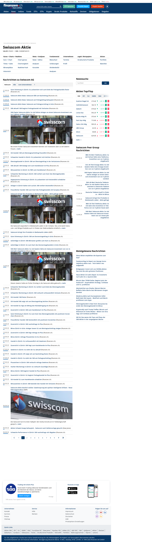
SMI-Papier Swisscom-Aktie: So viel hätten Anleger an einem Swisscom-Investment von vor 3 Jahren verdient (96, 176)
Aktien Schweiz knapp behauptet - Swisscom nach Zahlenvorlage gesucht (36, 428)
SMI (5, 1)
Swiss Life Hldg (81, 124)
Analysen (36, 64)
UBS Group (80, 128)
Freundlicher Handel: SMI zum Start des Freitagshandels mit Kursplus (35, 190)
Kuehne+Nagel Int (82, 101)
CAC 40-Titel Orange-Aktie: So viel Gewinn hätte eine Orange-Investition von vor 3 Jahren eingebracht (97, 167)
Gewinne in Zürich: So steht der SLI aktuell (26, 350)
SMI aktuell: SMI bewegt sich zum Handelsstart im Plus (30, 166)
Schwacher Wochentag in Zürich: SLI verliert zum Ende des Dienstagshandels (38, 287)
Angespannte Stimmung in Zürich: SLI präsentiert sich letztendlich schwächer (38, 180)
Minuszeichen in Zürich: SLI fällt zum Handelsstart (28, 170)
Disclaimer (69, 516)
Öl (102, 1)
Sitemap (7, 519)
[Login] (107, 6)
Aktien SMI (8, 530)
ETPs (42, 12)
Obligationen (94, 12)
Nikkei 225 (66, 530)
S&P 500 (74, 530)
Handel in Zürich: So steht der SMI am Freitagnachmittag (31, 358)
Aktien (6, 12)
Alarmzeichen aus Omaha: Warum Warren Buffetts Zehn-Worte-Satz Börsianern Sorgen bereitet (92, 290)
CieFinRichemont (82, 105)
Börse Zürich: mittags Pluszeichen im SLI (25, 337)
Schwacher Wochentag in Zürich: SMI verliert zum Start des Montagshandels (38, 174)
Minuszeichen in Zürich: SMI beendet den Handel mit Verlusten (33, 384)
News (13, 12)
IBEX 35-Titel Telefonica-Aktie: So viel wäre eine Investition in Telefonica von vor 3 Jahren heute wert (96, 206)
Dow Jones (46, 530)
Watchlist (103, 64)
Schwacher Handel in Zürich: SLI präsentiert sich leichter (31, 157)
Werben (34, 514)
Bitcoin (80, 1)
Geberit (78, 109)
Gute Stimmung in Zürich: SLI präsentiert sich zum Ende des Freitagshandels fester (40, 90)
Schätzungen (54, 64)
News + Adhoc (37, 60)
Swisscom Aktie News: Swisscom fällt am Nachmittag (29, 96)
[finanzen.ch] (13, 5)
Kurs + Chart (7, 60)
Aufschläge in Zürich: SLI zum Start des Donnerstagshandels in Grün (35, 245)
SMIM (24, 530)
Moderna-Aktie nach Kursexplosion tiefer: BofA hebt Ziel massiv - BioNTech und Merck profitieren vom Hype (91, 298)
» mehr (18, 149)
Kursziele (36, 67)
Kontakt (7, 511)
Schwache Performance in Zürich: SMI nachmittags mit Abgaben (33, 432)
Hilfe (33, 511)
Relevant (7, 85)
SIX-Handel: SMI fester (18, 297)
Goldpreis (87, 530)
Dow (25, 1)
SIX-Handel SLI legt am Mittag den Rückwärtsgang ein (29, 306)
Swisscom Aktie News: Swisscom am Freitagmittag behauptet (32, 100)
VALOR (5, 51)
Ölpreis (88, 533)
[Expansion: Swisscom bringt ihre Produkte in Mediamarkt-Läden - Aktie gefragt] (41, 209)
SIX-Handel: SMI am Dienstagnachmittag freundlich (29, 153)
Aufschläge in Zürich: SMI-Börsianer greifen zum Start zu (30, 241)
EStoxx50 (58, 1)
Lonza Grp (79, 113)
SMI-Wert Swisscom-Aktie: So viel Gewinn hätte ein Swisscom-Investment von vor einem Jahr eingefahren (96, 214)
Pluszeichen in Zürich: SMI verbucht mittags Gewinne (29, 362)
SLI (19, 530)
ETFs (35, 12)
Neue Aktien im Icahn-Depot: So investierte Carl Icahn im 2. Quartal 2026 (91, 276)
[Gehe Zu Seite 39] (63, 437)
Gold (69, 1)
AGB (66, 519)
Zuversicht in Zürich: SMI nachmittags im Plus (27, 324)
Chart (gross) (22, 60)
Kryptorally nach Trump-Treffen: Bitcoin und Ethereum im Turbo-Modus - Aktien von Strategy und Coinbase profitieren (92, 312)
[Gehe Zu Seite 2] (59, 437)
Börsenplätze (8, 67)
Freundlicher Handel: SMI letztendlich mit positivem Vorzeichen (33, 320)
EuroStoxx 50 (36, 530)
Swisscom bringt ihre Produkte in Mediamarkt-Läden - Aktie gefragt (35, 194)
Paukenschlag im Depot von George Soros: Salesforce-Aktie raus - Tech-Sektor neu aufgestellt (91, 263)
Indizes (21, 12)
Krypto (49, 12)
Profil (65, 64)
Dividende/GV (54, 67)
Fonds (28, 12)
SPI (15, 1)
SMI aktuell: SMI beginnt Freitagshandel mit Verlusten (30, 108)
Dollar (91, 1)
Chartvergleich (23, 64)
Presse (6, 516)
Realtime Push (23, 67)
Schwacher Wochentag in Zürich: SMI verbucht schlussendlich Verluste (35, 293)
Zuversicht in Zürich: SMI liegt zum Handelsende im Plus (30, 345)
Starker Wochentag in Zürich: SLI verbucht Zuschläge (29, 367)
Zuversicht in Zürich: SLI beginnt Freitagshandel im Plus (30, 375)
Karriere (7, 514)
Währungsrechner (77, 533)
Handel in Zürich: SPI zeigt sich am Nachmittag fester (29, 354)
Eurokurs (16, 533)
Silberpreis (25, 533)
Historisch (7, 71)
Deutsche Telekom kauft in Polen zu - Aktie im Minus (97, 193)
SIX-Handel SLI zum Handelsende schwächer (26, 379)
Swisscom (79, 136)
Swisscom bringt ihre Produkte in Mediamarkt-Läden (29, 232)
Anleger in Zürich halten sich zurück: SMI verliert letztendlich (32, 186)
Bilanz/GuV (53, 60)
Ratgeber (105, 12)
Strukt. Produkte (60, 12)
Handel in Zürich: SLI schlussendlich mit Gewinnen (28, 341)
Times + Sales (8, 64)
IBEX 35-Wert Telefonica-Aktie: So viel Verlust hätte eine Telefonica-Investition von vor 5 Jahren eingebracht (97, 158)
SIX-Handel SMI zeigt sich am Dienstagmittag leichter (29, 301)
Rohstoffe (74, 12)
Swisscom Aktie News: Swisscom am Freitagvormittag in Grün (32, 104)
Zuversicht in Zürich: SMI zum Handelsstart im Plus (29, 310)
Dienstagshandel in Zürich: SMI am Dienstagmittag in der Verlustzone (35, 161)
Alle (14, 85)
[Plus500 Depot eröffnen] (15, 8)
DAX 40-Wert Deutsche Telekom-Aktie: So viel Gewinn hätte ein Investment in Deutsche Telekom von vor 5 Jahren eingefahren (97, 185)
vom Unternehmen (25, 85)
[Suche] (60, 6)
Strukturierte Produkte (86, 60)
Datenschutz (69, 514)
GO (105, 83)
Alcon (78, 132)
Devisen (83, 12)
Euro (46, 1)
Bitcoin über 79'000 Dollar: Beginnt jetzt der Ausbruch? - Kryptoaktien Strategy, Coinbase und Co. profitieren (92, 282)
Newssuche (82, 78)
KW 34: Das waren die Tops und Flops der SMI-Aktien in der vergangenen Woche (90, 318)
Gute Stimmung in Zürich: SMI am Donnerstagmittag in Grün (32, 236)
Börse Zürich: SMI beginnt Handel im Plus (25, 371)
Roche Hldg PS (81, 116)
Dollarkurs (7, 533)
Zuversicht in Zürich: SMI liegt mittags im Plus (27, 333)
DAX (35, 1)
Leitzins (95, 533)
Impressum (69, 511)
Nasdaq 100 (56, 530)
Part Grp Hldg (81, 120)
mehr (78, 140)
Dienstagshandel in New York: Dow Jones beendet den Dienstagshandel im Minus (92, 305)
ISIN (16, 51)
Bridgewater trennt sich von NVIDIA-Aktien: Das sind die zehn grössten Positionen (91, 270)
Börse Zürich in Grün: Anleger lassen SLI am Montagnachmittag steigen (36, 328)
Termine (66, 60)
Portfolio (103, 60)
